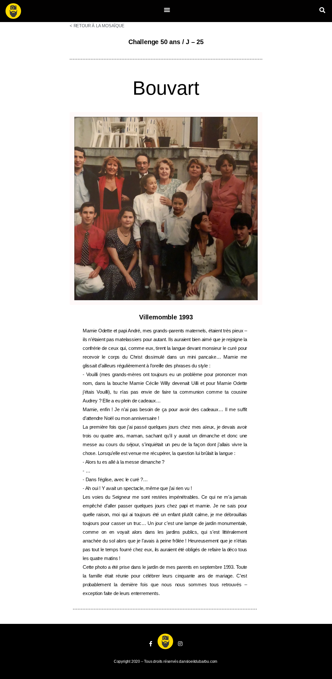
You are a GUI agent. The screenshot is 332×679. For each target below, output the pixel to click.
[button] (167, 10)
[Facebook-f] (150, 643)
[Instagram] (180, 643)
